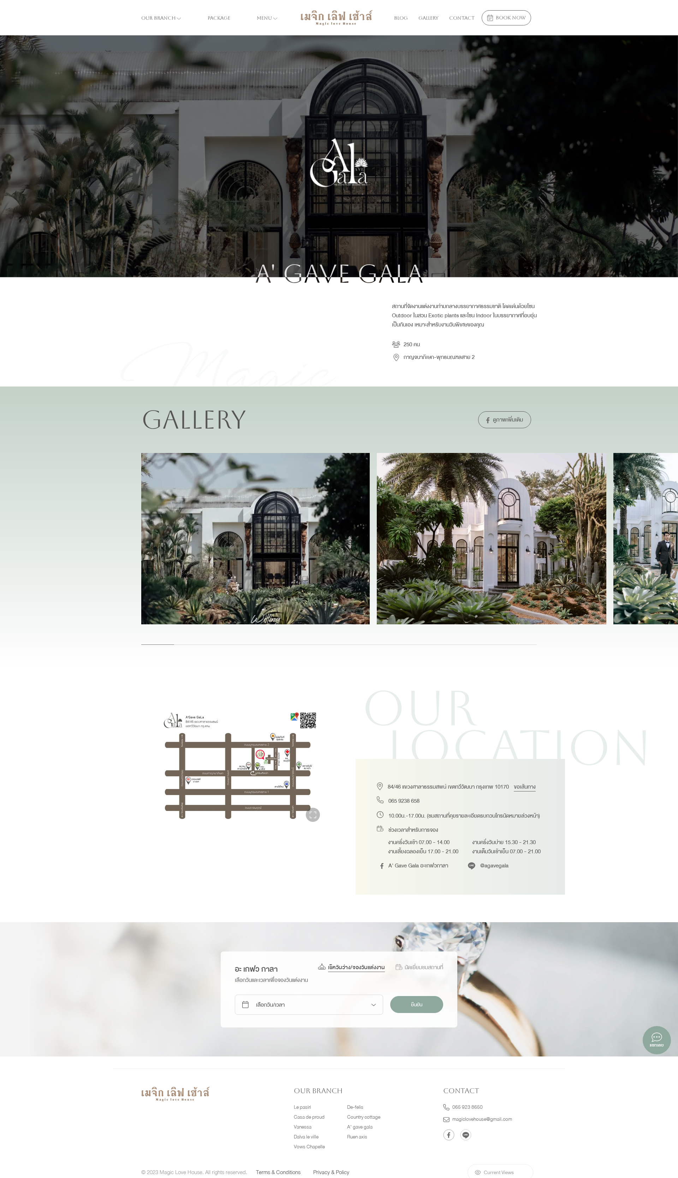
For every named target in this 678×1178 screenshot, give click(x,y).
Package (219, 18)
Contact (462, 18)
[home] (337, 17)
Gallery (428, 18)
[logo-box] (175, 1093)
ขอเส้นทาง (525, 786)
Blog (401, 18)
